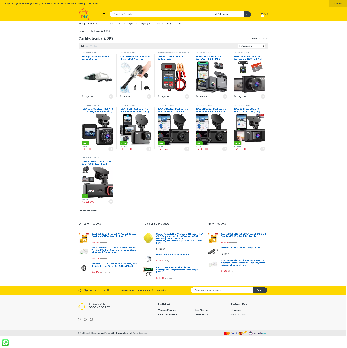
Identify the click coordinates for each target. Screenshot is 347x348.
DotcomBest (122, 333)
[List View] (91, 46)
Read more (110, 149)
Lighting (144, 23)
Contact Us (179, 23)
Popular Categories (127, 23)
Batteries (182, 53)
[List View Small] (95, 46)
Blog (169, 23)
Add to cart (111, 96)
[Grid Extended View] (87, 46)
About (112, 23)
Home (81, 31)
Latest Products (201, 314)
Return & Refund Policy (168, 314)
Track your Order (238, 314)
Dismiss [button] (338, 3)
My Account (236, 310)
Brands (157, 23)
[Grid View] (82, 46)
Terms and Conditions (167, 310)
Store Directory (201, 310)
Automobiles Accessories (168, 53)
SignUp (260, 290)
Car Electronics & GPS (90, 53)
